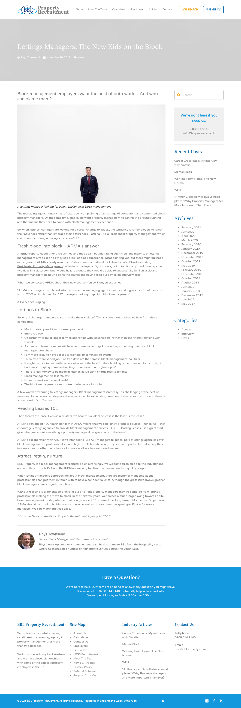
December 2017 (192, 295)
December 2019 (192, 253)
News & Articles (84, 663)
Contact (167, 9)
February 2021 (191, 227)
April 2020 (188, 236)
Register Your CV (84, 675)
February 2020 (191, 244)
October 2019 (190, 261)
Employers (137, 9)
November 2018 (192, 274)
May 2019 (188, 265)
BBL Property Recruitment (39, 253)
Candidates (119, 9)
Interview (187, 334)
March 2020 (189, 240)
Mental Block (183, 172)
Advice (186, 329)
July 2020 (187, 232)
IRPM (68, 468)
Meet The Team (97, 9)
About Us (79, 633)
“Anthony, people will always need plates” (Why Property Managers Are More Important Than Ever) (199, 201)
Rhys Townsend (52, 534)
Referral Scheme (84, 671)
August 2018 (190, 282)
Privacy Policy (82, 667)
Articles (153, 9)
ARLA (78, 424)
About (79, 9)
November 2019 (192, 257)
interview (128, 275)
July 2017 (187, 299)
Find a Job (80, 650)
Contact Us (80, 641)
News (185, 338)
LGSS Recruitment (85, 654)
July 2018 (187, 287)
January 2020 (190, 248)
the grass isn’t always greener (145, 480)
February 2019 (191, 270)
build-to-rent (83, 492)
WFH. (178, 190)
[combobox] (199, 95)
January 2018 (190, 291)
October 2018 (190, 278)
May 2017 (188, 304)
